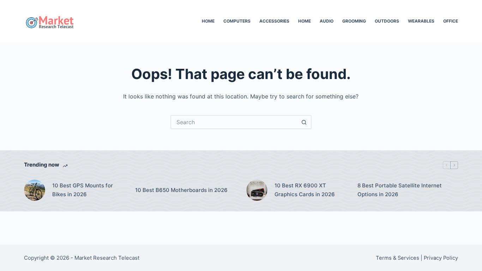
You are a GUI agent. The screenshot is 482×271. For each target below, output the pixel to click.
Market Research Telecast (106, 257)
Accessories (274, 21)
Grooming (354, 21)
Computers (237, 21)
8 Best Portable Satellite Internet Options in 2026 (399, 190)
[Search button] (304, 122)
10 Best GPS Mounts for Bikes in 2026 (82, 190)
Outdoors (387, 21)
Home (208, 21)
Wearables (421, 21)
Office (450, 21)
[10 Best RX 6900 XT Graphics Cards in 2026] (256, 190)
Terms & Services (397, 258)
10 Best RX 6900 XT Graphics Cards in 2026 (305, 190)
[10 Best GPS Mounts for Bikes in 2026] (34, 190)
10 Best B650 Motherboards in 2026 (181, 190)
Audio (326, 21)
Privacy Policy (441, 258)
